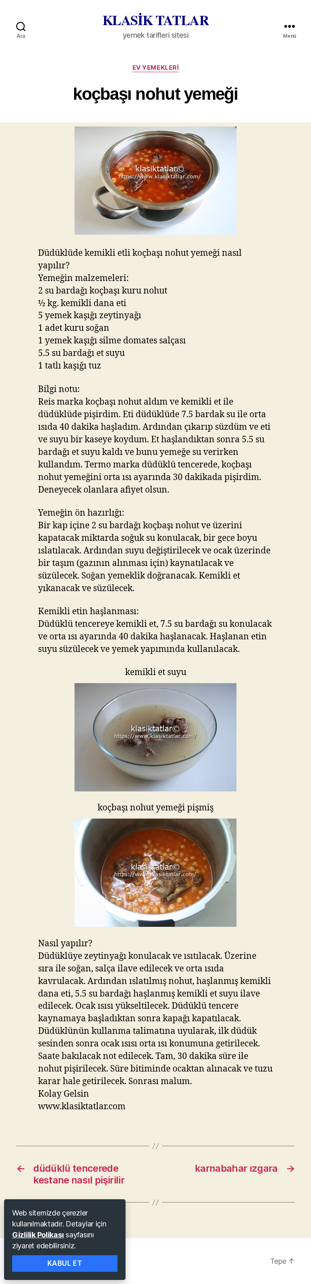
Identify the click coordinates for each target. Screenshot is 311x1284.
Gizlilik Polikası (38, 1234)
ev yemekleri (155, 67)
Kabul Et (65, 1263)
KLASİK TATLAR (155, 20)
